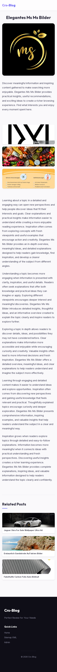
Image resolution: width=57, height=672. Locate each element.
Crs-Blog (11, 610)
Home (7, 632)
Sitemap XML (10, 637)
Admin (7, 642)
